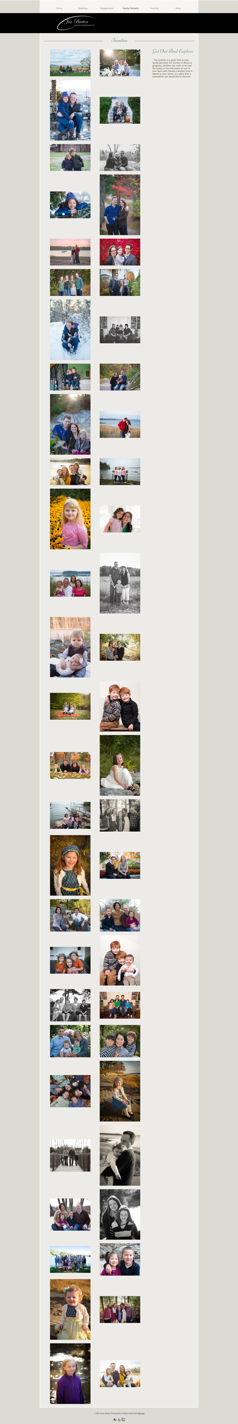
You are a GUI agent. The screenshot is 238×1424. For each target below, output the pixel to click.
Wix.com (141, 1413)
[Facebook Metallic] (119, 1419)
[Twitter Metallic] (114, 1419)
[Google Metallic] (123, 1419)
